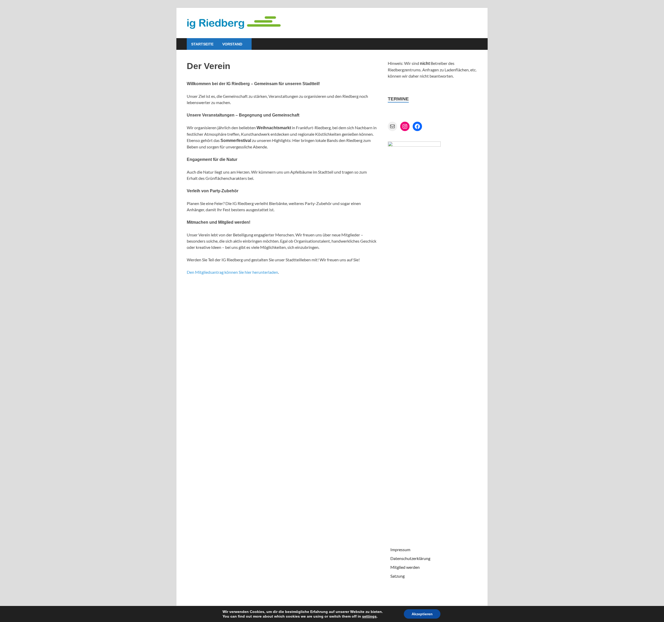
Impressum (400, 549)
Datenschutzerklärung (410, 558)
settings (369, 616)
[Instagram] (405, 126)
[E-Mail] (392, 126)
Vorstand (232, 44)
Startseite (202, 44)
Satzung (397, 575)
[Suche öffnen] (475, 44)
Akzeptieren (422, 614)
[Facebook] (417, 126)
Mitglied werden (405, 567)
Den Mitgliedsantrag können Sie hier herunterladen (232, 272)
